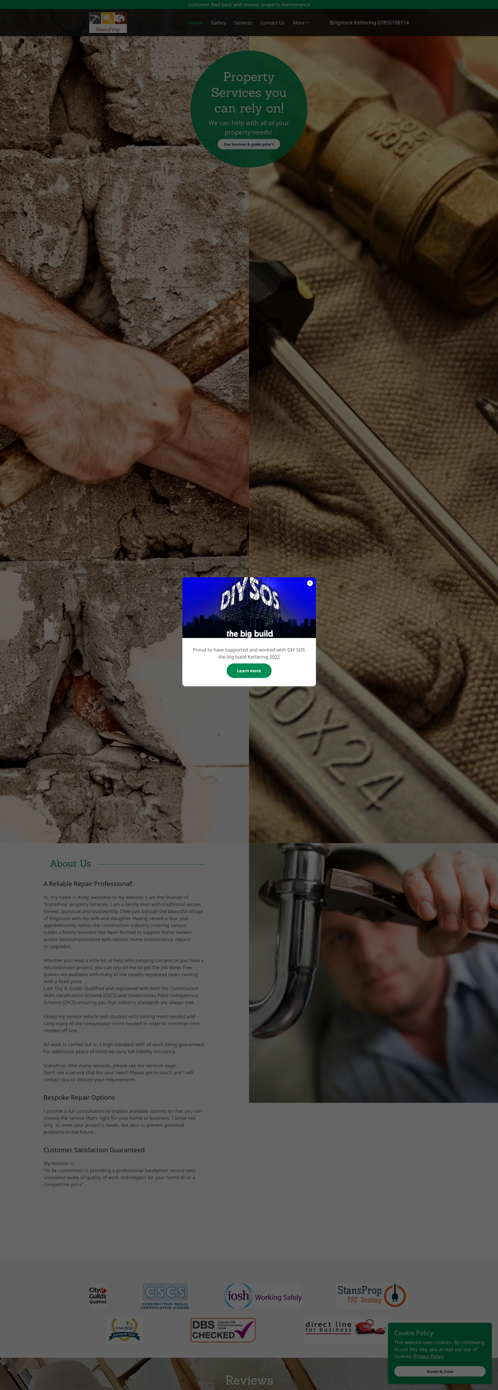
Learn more (249, 671)
